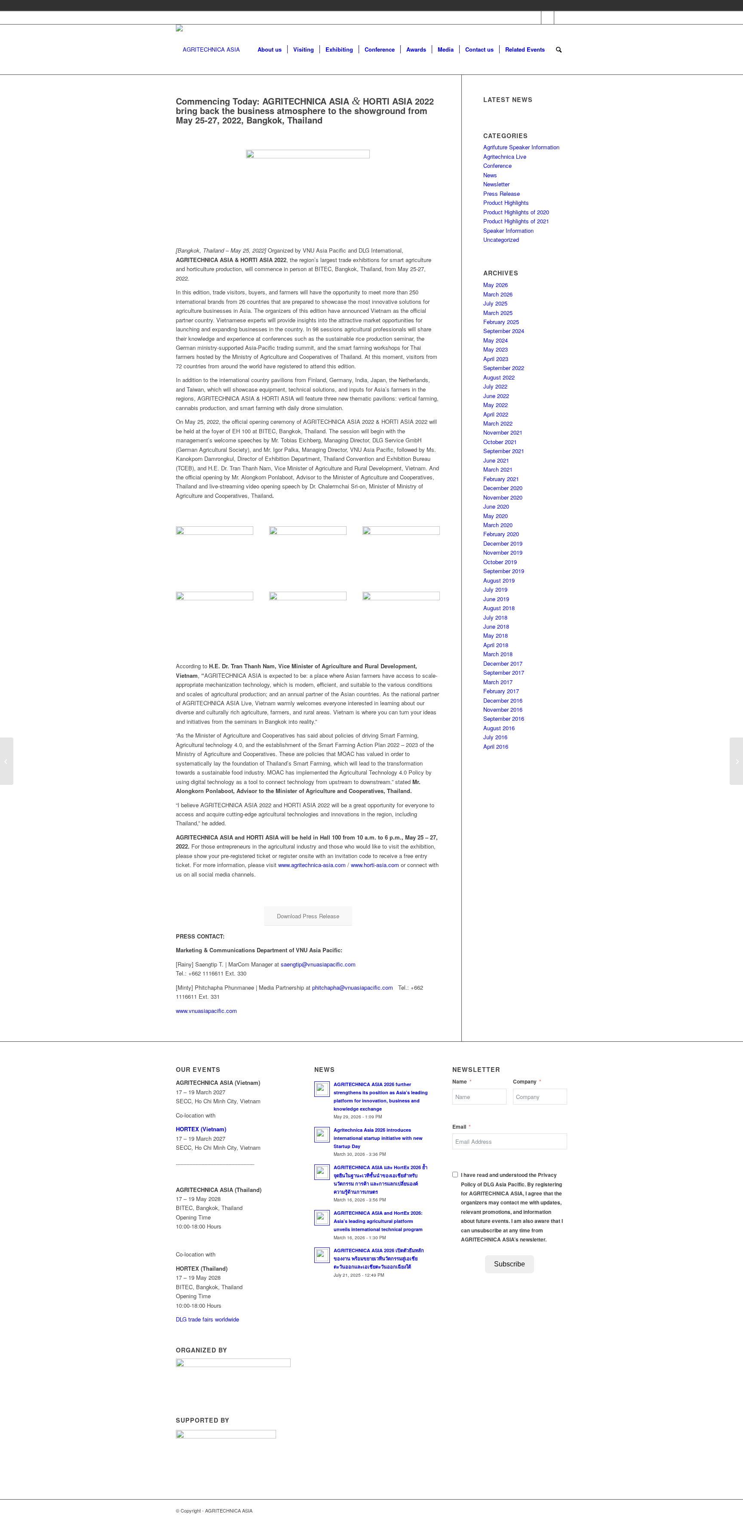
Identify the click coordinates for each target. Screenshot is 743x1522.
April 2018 (495, 645)
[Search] (558, 49)
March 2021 (498, 469)
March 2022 (498, 423)
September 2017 (503, 672)
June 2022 (496, 396)
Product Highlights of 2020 (516, 212)
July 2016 (495, 737)
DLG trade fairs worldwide (207, 1319)
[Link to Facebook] (534, 17)
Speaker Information (508, 230)
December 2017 (502, 663)
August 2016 (499, 728)
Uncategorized (501, 239)
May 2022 (495, 405)
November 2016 (502, 709)
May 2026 (495, 285)
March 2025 (498, 313)
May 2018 (495, 635)
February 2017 (501, 691)
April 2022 (495, 414)
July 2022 (495, 386)
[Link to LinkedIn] (560, 17)
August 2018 (499, 608)
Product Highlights (506, 202)
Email (459, 1126)
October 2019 (500, 562)
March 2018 (498, 654)
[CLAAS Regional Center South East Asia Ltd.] (6, 761)
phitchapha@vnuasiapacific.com (352, 987)
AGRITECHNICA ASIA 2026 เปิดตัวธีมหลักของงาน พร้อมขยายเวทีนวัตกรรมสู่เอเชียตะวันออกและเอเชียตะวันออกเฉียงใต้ (379, 1258)
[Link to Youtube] (547, 17)
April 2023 (495, 359)
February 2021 (501, 479)
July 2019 (495, 589)
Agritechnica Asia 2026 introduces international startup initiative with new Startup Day (378, 1138)
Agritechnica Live (504, 156)
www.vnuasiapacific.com (206, 1010)
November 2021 (502, 432)
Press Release (501, 193)
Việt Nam (573, 5)
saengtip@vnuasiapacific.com (318, 964)
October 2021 (500, 442)
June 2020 (496, 506)
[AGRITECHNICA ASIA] (208, 49)
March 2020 (498, 525)
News (490, 175)
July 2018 (495, 617)
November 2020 (502, 497)
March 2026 (498, 294)
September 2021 (503, 451)
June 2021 (496, 460)
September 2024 (503, 331)
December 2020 (502, 488)
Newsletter (496, 184)
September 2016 (503, 718)
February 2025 (501, 322)
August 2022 (499, 377)
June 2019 (496, 599)
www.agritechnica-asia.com (312, 865)
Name (459, 1081)
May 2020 (495, 516)
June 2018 (496, 626)
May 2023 (495, 349)
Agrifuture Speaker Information (521, 147)
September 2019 (503, 571)
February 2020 (501, 534)
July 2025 (495, 303)
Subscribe (509, 1264)
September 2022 (503, 368)
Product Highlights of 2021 (516, 221)
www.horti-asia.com (375, 865)
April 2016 (495, 746)
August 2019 (499, 580)
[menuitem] (269, 49)
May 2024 (495, 340)
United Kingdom (561, 5)
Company (525, 1081)
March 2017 (498, 682)
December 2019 (502, 543)
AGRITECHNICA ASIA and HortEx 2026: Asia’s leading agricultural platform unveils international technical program (379, 1221)
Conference (497, 165)
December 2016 (502, 700)
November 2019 (502, 552)
